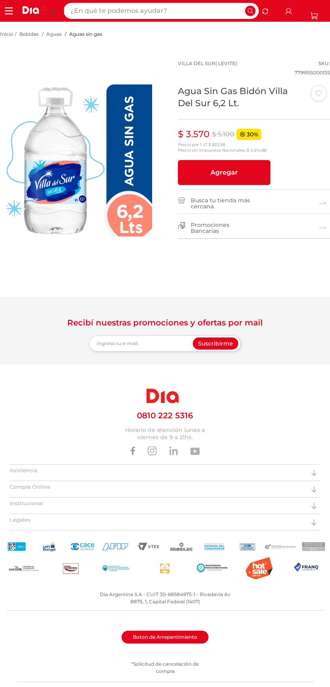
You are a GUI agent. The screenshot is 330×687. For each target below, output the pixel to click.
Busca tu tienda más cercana (220, 203)
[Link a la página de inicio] (6, 34)
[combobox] (161, 11)
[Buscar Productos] (250, 11)
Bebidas (29, 34)
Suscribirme (215, 343)
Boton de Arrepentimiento (165, 637)
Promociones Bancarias (210, 228)
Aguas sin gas (85, 34)
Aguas (54, 34)
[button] (224, 172)
